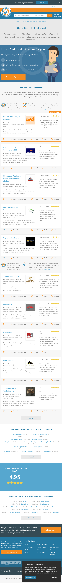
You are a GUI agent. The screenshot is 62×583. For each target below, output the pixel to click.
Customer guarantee (52, 553)
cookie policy (38, 573)
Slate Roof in (20, 501)
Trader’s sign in (56, 7)
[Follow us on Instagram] (11, 563)
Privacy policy (29, 547)
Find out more (47, 110)
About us (27, 545)
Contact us (28, 550)
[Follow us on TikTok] (19, 563)
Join (42, 2)
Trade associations (42, 545)
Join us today (51, 530)
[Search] (49, 15)
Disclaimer (40, 550)
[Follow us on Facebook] (3, 563)
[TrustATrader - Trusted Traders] (6, 9)
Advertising (53, 545)
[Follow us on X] (7, 563)
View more (31, 418)
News (51, 550)
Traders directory (55, 547)
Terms (26, 552)
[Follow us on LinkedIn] (15, 563)
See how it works (12, 552)
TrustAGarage (21, 571)
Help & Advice (41, 547)
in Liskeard (20, 435)
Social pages (41, 552)
